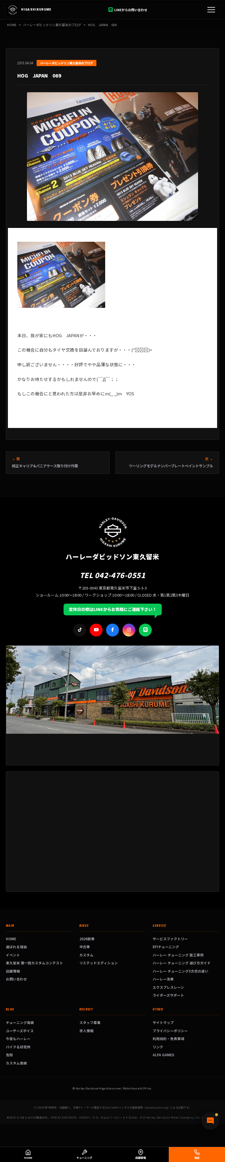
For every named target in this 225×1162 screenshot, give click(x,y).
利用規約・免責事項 (168, 1038)
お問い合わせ (16, 978)
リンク (158, 1046)
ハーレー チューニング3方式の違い (180, 970)
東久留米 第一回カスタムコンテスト (34, 962)
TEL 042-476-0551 (113, 575)
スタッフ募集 (89, 1022)
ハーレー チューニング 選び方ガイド (182, 962)
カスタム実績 (16, 1062)
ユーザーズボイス (20, 1030)
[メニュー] (211, 9)
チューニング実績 (20, 1022)
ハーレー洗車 (163, 978)
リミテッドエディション (98, 962)
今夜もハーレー (18, 1038)
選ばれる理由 (16, 946)
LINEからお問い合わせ (130, 9)
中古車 (84, 946)
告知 (9, 1054)
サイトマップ (163, 1022)
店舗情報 (13, 970)
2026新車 (87, 938)
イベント (13, 954)
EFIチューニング (166, 946)
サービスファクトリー (170, 938)
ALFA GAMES (163, 1054)
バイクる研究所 (18, 1046)
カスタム (86, 954)
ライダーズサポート (168, 995)
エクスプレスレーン (168, 987)
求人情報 (86, 1030)
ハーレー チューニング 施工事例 (178, 954)
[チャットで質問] (210, 1121)
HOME (11, 24)
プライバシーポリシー (170, 1030)
